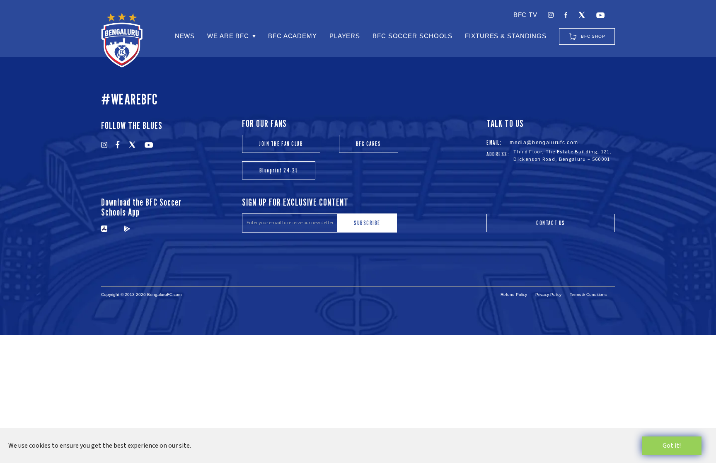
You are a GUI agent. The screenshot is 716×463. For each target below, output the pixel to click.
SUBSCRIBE (367, 222)
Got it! (672, 445)
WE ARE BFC (228, 35)
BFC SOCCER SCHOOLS (412, 35)
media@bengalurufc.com (544, 142)
